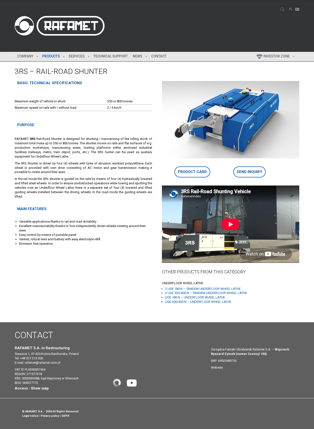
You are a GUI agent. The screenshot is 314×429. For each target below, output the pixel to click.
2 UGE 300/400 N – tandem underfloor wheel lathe (206, 293)
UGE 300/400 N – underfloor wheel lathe (198, 302)
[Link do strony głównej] (117, 382)
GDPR (65, 415)
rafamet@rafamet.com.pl (42, 362)
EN (297, 9)
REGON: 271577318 (28, 374)
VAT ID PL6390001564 (30, 369)
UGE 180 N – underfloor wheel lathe (195, 297)
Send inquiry (249, 172)
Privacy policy (50, 415)
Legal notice (30, 415)
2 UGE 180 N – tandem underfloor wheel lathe (203, 289)
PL (291, 9)
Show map (40, 388)
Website (217, 367)
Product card (192, 172)
